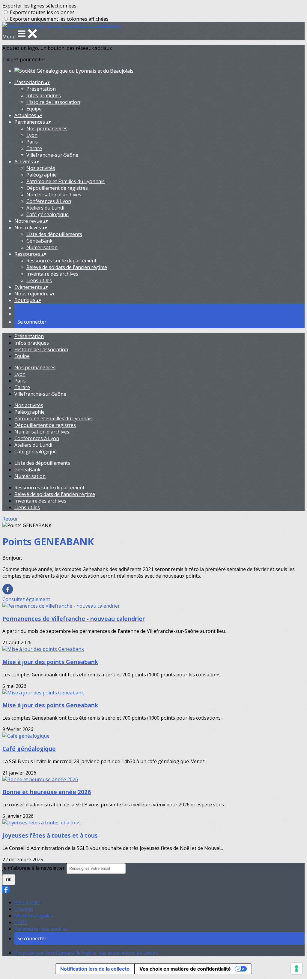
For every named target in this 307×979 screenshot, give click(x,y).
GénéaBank (39, 240)
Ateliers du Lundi (45, 207)
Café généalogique (47, 214)
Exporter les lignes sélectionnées (39, 5)
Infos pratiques (43, 95)
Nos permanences (46, 128)
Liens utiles (39, 280)
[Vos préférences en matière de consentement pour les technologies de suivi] (296, 968)
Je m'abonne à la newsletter (34, 868)
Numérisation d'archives (53, 194)
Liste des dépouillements (54, 234)
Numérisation (42, 247)
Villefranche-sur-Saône (52, 155)
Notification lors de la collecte (95, 969)
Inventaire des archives (52, 273)
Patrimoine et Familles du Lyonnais (65, 181)
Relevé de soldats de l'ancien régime (66, 267)
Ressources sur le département (61, 260)
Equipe (34, 108)
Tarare (34, 148)
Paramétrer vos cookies (41, 929)
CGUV (20, 922)
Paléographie (41, 174)
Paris (32, 141)
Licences (23, 909)
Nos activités (40, 168)
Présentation (41, 89)
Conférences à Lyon (48, 201)
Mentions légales (33, 915)
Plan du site (27, 902)
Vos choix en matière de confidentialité (185, 969)
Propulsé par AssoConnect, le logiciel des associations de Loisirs (86, 953)
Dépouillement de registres (57, 188)
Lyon (31, 135)
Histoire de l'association (53, 102)
